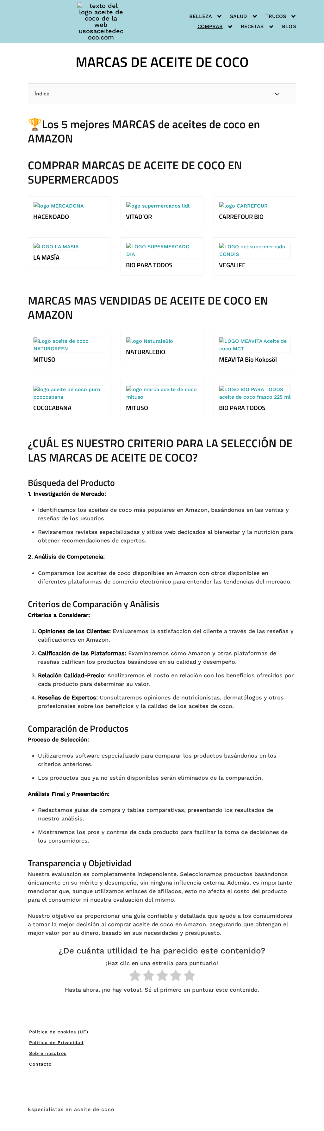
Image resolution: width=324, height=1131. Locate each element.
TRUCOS (275, 16)
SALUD (238, 16)
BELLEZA (200, 16)
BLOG (289, 26)
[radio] (135, 976)
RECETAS (252, 26)
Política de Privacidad (56, 1042)
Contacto (40, 1064)
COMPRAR (210, 26)
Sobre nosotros (47, 1053)
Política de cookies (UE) (58, 1031)
